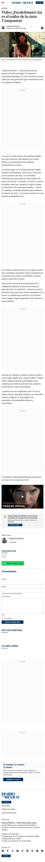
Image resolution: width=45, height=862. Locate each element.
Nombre (4, 579)
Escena (4, 8)
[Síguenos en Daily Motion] (42, 851)
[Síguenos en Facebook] (7, 851)
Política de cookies (8, 809)
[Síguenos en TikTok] (22, 851)
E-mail (4, 587)
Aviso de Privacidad (9, 813)
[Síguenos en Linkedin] (27, 851)
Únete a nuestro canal (14, 563)
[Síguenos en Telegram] (37, 851)
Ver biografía (12, 542)
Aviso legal (6, 806)
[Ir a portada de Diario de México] (22, 796)
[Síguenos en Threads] (32, 851)
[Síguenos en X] (12, 851)
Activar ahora (14, 525)
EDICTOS (39, 2)
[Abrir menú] (3, 2)
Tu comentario (6, 596)
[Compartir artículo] (42, 28)
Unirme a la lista (13, 779)
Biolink (6, 856)
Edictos (6, 802)
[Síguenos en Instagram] (3, 851)
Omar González (13, 26)
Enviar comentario (12, 622)
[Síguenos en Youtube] (17, 851)
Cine (4, 556)
